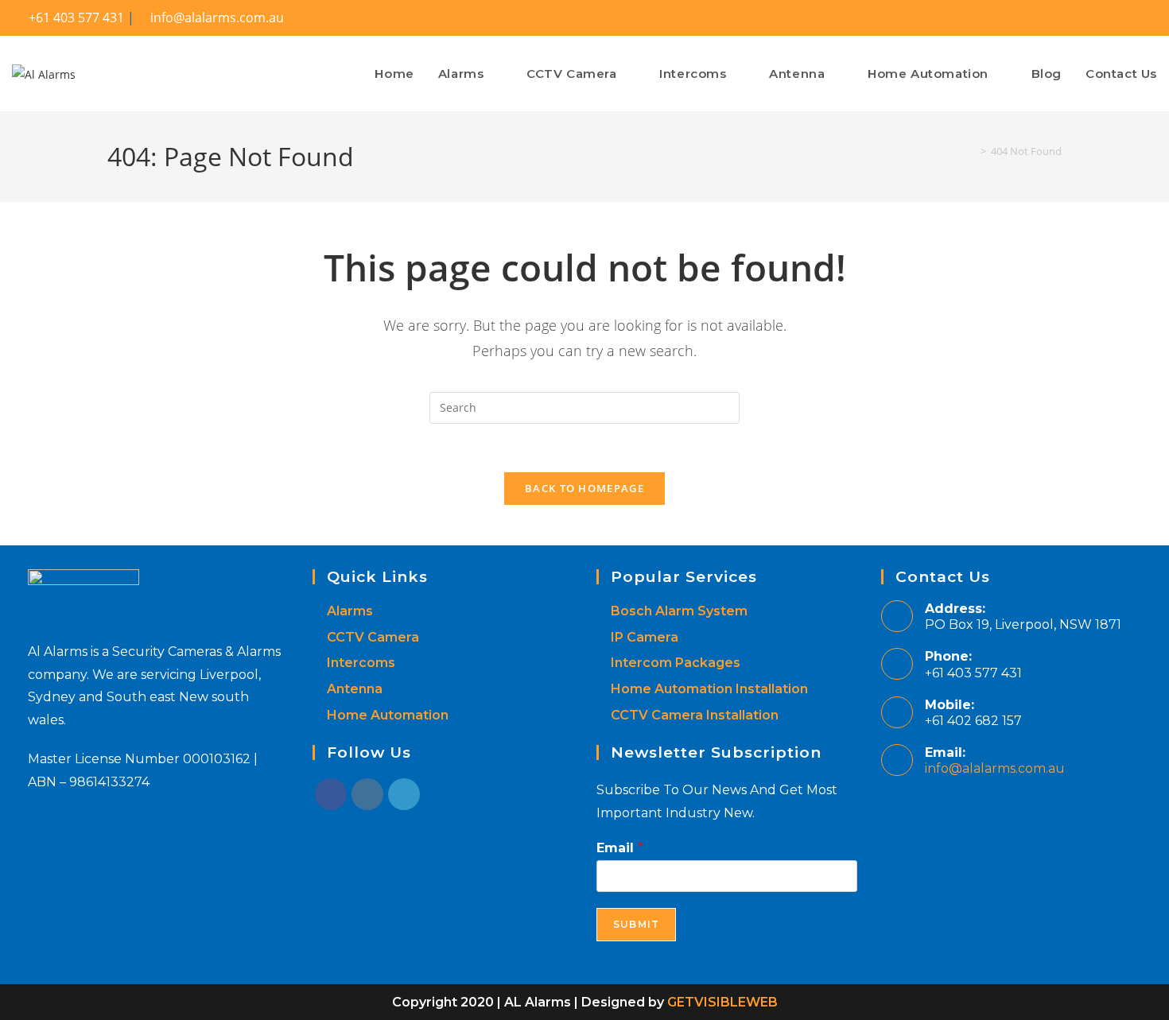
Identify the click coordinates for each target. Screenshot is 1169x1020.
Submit (636, 924)
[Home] (972, 151)
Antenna (355, 688)
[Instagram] (367, 794)
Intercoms (361, 662)
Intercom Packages (675, 662)
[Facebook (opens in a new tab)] (1144, 19)
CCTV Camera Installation (695, 715)
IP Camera (644, 637)
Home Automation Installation (709, 688)
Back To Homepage (584, 488)
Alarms (350, 611)
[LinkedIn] (404, 794)
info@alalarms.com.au (995, 768)
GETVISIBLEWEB (722, 1002)
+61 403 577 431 (74, 17)
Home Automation (388, 715)
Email (619, 847)
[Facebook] (331, 794)
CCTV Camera (373, 637)
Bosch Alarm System (679, 611)
